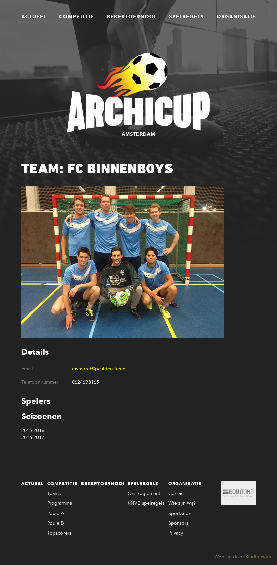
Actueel (33, 17)
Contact (176, 493)
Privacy (175, 533)
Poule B (55, 523)
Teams (54, 493)
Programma (59, 503)
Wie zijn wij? (182, 503)
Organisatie (236, 17)
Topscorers (59, 533)
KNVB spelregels (146, 503)
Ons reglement (144, 493)
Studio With (258, 557)
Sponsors (178, 523)
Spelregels (186, 17)
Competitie (76, 17)
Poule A (55, 513)
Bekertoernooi (131, 17)
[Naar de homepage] (138, 92)
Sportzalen (179, 513)
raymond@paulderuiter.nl (99, 369)
